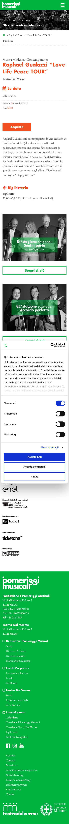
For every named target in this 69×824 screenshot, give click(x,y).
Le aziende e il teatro (17, 673)
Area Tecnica (13, 705)
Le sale (9, 678)
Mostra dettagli (50, 447)
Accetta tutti (34, 456)
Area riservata (13, 789)
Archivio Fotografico (17, 737)
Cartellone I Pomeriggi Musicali (23, 722)
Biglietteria (12, 732)
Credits (10, 794)
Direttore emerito (15, 656)
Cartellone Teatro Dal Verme (21, 727)
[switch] (60, 413)
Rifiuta (34, 476)
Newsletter (12, 765)
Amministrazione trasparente (21, 770)
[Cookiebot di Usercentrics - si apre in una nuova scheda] (50, 345)
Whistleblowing (14, 775)
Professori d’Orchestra (18, 661)
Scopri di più (34, 271)
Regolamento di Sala (17, 700)
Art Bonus (11, 683)
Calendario (12, 717)
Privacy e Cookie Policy (18, 780)
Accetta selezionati (34, 466)
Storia (9, 646)
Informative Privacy (16, 784)
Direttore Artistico (16, 651)
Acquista (16, 127)
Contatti (10, 760)
